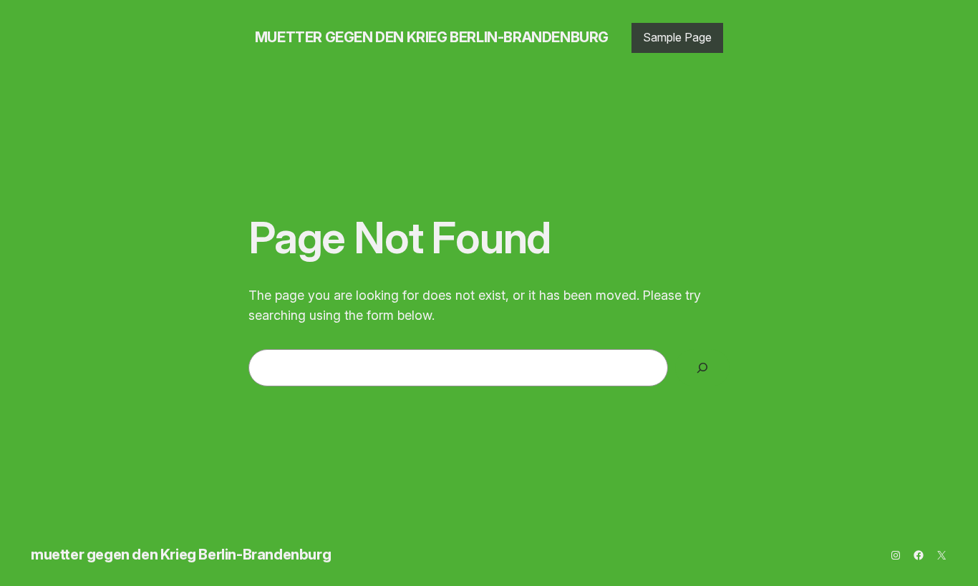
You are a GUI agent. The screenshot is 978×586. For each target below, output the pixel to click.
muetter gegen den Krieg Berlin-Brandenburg (432, 37)
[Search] (702, 367)
